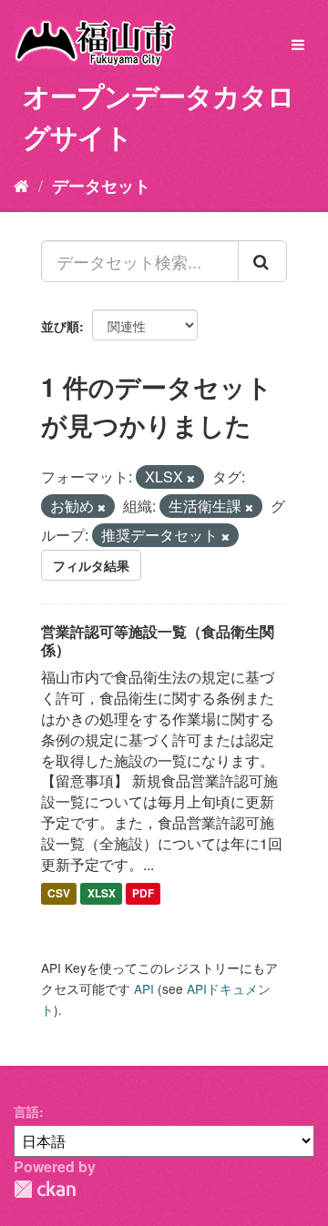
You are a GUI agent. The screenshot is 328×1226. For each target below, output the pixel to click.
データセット (101, 186)
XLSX (101, 894)
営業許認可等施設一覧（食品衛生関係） (157, 641)
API (144, 988)
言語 (26, 1111)
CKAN (45, 1189)
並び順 (60, 326)
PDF (143, 894)
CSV (58, 894)
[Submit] (262, 261)
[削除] (191, 478)
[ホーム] (21, 185)
